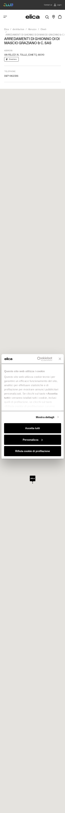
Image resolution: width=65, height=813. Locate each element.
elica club (8, 5)
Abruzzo (32, 29)
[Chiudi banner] (60, 359)
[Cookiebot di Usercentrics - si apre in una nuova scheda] (38, 359)
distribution (18, 29)
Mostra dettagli (45, 417)
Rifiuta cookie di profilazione (32, 451)
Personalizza (30, 439)
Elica (6, 29)
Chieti (43, 29)
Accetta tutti (32, 428)
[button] (32, 479)
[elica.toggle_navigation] (5, 17)
